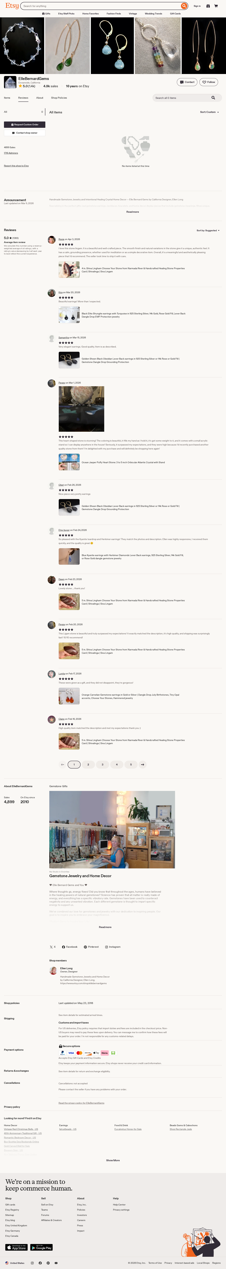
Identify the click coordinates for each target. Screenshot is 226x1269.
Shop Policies (59, 97)
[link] (63, 765)
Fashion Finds (114, 13)
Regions (216, 1263)
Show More (113, 1160)
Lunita (62, 673)
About (39, 97)
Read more (132, 211)
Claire (62, 719)
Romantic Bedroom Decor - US (20, 1137)
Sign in (197, 6)
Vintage (133, 13)
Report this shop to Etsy (16, 165)
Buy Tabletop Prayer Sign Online (20, 1154)
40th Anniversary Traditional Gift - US (23, 1133)
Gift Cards (175, 13)
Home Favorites (90, 13)
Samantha (64, 337)
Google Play (41, 1247)
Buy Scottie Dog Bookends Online (21, 1141)
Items (7, 97)
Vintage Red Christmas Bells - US (21, 1129)
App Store (16, 1247)
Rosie (61, 239)
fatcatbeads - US (67, 1129)
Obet (61, 485)
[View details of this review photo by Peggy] (81, 409)
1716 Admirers (11, 153)
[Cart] (216, 6)
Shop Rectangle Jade (181, 1129)
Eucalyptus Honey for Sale (128, 1129)
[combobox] (100, 6)
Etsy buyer (64, 530)
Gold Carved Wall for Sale (17, 1146)
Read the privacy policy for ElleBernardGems (81, 1103)
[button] (187, 82)
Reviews (23, 97)
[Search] (184, 6)
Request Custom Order (26, 124)
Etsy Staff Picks (66, 13)
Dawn (62, 579)
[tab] (24, 112)
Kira (61, 292)
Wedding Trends (153, 13)
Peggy (62, 382)
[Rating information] (20, 86)
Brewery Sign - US (13, 1150)
